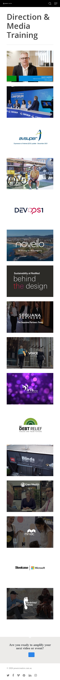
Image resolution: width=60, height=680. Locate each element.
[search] (50, 3)
